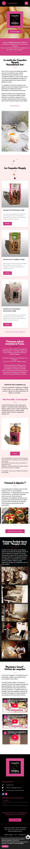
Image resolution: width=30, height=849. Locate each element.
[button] (3, 515)
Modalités (6, 800)
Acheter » (7, 223)
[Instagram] (6, 794)
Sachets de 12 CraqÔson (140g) (14, 259)
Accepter (5, 846)
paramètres (21, 843)
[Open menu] (26, 3)
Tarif (5, 804)
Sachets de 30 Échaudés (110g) (13, 210)
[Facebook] (3, 794)
